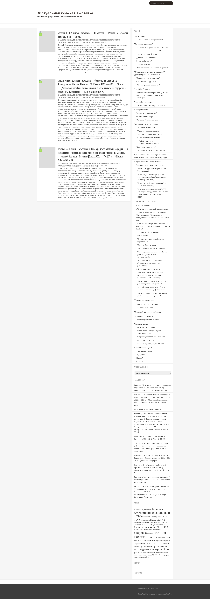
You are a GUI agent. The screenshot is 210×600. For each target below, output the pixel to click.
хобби (146, 557)
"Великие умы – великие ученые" (150, 165)
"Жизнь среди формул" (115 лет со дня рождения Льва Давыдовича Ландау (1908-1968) (152, 177)
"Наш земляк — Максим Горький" (152, 150)
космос (137, 540)
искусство (150, 533)
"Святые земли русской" (146, 81)
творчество (157, 555)
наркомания (160, 540)
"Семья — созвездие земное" (146, 304)
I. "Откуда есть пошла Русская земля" (152, 209)
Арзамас (146, 509)
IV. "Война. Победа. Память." (148, 232)
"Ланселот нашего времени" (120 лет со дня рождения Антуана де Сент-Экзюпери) (152, 95)
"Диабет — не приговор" (146, 57)
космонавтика (163, 537)
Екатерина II (157, 517)
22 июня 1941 (138, 509)
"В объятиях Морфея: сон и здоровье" (152, 47)
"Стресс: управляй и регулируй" (151, 337)
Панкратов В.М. (145, 522)
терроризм (166, 555)
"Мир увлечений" (141, 110)
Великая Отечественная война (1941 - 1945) (152, 512)
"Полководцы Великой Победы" (151, 248)
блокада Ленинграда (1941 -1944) (151, 527)
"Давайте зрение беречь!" (147, 54)
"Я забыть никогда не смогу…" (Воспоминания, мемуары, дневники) (150, 263)
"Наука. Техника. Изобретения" (147, 162)
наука (144, 543)
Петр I (152, 523)
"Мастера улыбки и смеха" (147, 320)
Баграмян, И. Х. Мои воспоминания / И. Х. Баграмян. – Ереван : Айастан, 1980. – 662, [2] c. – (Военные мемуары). (152, 458)
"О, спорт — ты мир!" (144, 116)
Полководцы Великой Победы (147, 409)
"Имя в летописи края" (146, 147)
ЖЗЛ (165, 516)
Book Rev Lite (143, 594)
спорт (150, 555)
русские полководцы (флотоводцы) (153, 552)
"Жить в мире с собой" (146, 327)
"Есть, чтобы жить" (144, 61)
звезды (146, 529)
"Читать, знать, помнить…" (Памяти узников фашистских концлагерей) (152, 254)
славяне (145, 555)
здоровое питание (154, 530)
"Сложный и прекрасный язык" (147, 312)
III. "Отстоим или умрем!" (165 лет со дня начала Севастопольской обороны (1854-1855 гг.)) (153, 226)
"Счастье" (140, 361)
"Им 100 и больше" (142, 89)
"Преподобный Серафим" (148, 85)
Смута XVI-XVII (161, 523)
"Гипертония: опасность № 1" (149, 51)
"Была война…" (143, 236)
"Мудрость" (141, 354)
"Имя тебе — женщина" (144, 102)
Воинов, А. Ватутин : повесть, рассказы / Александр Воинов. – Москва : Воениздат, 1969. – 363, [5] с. (152, 479)
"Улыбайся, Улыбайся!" (144, 316)
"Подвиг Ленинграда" (146, 245)
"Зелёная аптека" (143, 64)
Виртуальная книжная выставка (65, 12)
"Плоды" (139, 358)
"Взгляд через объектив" (146, 113)
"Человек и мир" (141, 324)
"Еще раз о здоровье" (143, 44)
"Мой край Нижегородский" (146, 124)
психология (151, 549)
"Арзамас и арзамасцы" (146, 127)
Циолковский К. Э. (158, 525)
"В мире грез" (140, 36)
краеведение (149, 540)
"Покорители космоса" (144, 300)
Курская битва (145, 520)
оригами (136, 546)
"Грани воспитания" (144, 308)
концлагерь (150, 537)
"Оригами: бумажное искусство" (150, 120)
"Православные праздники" (148, 78)
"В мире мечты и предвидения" (149, 40)
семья (140, 555)
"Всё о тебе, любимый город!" (150, 134)
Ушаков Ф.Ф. (138, 525)
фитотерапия (139, 557)
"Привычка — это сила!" (146, 340)
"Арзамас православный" (148, 131)
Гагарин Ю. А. (147, 516)
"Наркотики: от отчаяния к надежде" (152, 68)
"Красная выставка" (144, 351)
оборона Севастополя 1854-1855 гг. (159, 544)
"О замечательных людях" (148, 138)
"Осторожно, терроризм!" (145, 201)
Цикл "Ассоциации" (143, 348)
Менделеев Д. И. (156, 520)
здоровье (140, 533)
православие (146, 546)
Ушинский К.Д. (148, 525)
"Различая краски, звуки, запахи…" (151, 343)
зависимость (138, 530)
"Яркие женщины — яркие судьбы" (151, 105)
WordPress (169, 594)
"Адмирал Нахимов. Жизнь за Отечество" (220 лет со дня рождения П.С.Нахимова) (150, 275)
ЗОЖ (137, 519)
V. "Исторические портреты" (148, 269)
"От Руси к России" (142, 205)
